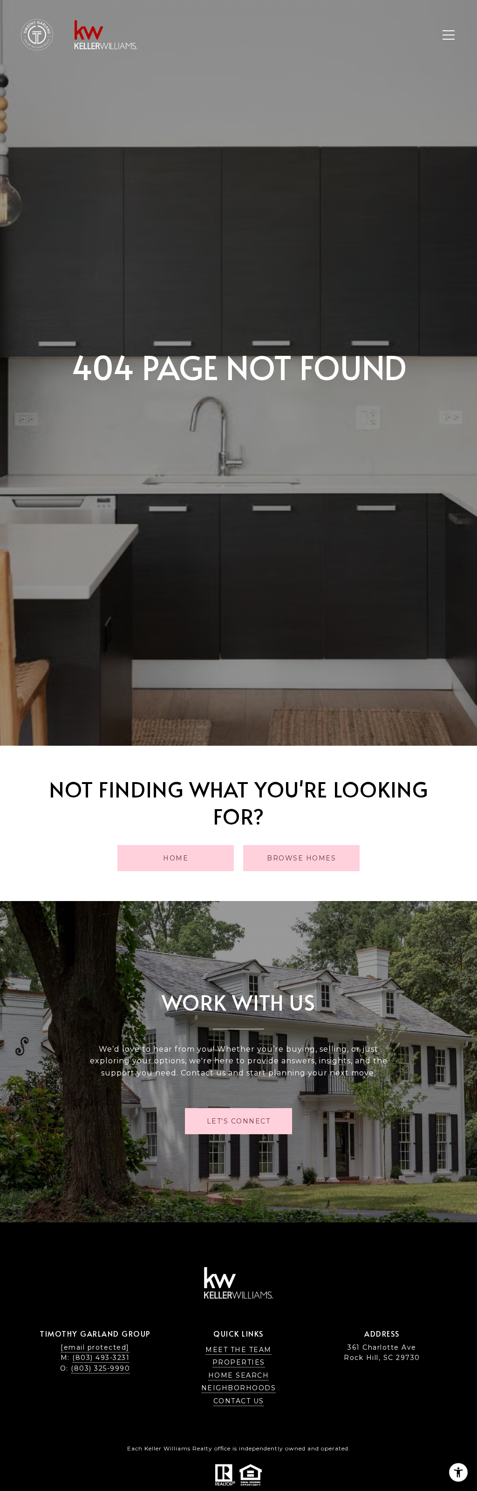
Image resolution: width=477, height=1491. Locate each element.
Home (175, 858)
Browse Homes (301, 858)
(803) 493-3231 (100, 1357)
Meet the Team (238, 1349)
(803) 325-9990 (100, 1368)
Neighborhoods (238, 1388)
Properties (238, 1362)
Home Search (238, 1375)
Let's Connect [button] (239, 1121)
